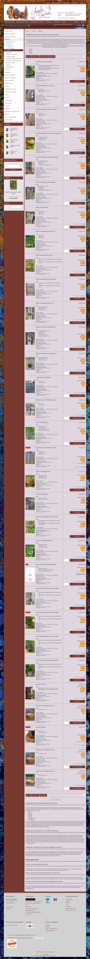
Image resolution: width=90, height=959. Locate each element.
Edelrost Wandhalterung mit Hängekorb (45, 182)
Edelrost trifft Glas (8, 83)
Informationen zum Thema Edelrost (33, 912)
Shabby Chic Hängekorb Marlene (44, 540)
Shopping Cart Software (38, 955)
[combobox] (35, 56)
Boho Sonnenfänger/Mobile (10, 117)
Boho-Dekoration (8, 103)
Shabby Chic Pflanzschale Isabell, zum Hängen (47, 588)
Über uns (83, 21)
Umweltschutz (29, 914)
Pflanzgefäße (8, 52)
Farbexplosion (8, 72)
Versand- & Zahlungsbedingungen (33, 903)
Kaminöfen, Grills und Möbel (10, 91)
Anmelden (13, 169)
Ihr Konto (68, 902)
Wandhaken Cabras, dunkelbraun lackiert (46, 447)
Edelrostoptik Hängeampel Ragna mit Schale (47, 516)
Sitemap (47, 926)
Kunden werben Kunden (71, 910)
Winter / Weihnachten (9, 80)
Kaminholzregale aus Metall (10, 89)
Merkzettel (83, 3)
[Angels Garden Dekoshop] (45, 12)
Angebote (48, 925)
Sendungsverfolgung (50, 930)
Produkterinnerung (81, 463)
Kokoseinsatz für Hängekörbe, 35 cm (45, 705)
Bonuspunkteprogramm (71, 908)
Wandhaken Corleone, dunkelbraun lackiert (46, 109)
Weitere (64, 21)
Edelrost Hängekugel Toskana (43, 471)
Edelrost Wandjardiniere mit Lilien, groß (45, 231)
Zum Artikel (77, 81)
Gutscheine (7, 105)
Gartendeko (48, 21)
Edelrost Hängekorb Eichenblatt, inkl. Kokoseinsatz (48, 133)
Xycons (54, 955)
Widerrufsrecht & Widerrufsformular (33, 901)
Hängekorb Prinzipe (40, 684)
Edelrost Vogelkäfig (40, 727)
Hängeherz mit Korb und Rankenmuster (45, 327)
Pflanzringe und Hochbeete (37, 21)
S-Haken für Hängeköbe (42, 494)
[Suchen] (29, 25)
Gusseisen (8, 64)
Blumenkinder (9, 43)
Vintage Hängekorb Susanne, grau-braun (46, 279)
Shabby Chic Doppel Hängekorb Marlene (46, 564)
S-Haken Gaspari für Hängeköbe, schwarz (46, 400)
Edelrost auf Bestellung (22, 21)
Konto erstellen (69, 899)
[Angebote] (21, 178)
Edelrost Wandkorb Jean (42, 207)
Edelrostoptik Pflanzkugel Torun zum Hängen (47, 636)
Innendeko (7, 86)
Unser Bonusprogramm (57, 3)
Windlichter (7, 97)
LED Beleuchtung (9, 46)
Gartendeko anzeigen (10, 41)
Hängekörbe (8, 50)
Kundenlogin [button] (75, 3)
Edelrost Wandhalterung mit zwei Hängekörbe (47, 157)
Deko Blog (76, 21)
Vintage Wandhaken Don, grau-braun (45, 85)
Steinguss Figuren (9, 66)
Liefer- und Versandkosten (51, 928)
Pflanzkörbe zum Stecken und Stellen (13, 60)
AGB (27, 904)
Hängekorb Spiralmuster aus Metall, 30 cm (46, 353)
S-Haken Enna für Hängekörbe (43, 377)
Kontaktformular (9, 907)
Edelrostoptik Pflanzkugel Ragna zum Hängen (47, 612)
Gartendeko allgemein (10, 48)
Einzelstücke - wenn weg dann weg (12, 111)
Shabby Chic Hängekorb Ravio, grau (45, 303)
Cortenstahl (57, 21)
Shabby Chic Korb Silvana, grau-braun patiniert (47, 660)
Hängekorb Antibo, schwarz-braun (44, 61)
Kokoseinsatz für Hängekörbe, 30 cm (45, 749)
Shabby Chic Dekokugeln (10, 75)
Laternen (7, 94)
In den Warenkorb (77, 105)
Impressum (8, 909)
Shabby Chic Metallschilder (10, 77)
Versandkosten (51, 951)
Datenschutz (28, 906)
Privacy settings (45, 954)
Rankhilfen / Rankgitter (10, 56)
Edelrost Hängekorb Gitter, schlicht (44, 255)
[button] (67, 3)
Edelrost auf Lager (9, 21)
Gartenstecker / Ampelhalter (11, 54)
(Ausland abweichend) (53, 73)
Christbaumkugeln (8, 100)
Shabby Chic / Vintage (10, 62)
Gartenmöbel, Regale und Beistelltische (14, 58)
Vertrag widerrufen (30, 899)
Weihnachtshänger (9, 119)
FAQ (49, 3)
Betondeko (7, 114)
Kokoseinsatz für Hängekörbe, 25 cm (45, 771)
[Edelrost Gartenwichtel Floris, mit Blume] (13, 185)
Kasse (67, 904)
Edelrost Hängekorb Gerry (42, 422)
